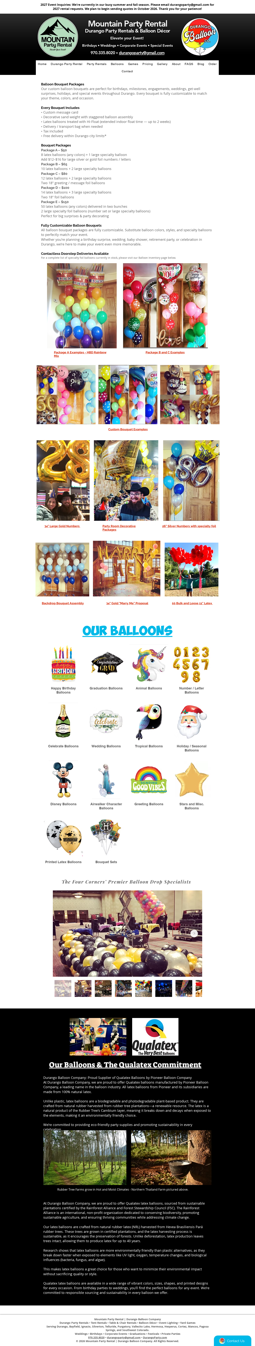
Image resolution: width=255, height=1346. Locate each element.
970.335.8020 (103, 52)
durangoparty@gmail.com (189, 5)
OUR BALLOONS (127, 631)
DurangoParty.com (155, 1337)
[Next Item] (194, 933)
